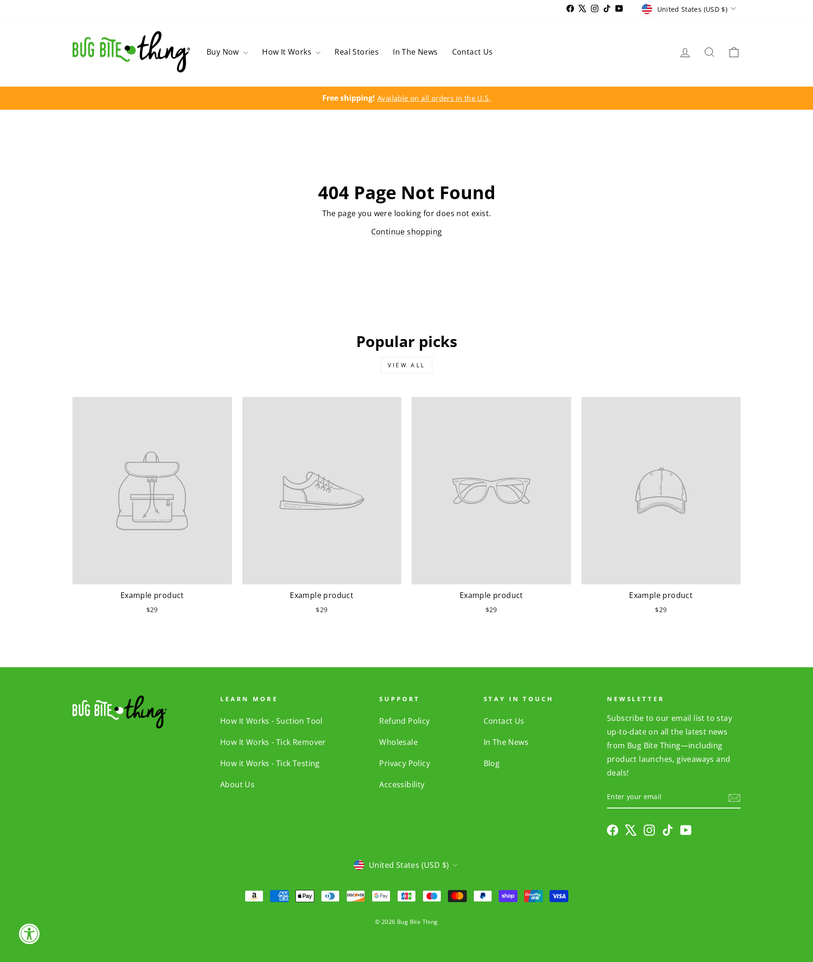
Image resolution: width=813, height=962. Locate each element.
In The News (415, 52)
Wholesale (398, 742)
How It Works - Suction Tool (271, 721)
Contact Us (472, 52)
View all (406, 365)
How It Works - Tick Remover (273, 742)
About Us (237, 784)
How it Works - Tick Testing (270, 763)
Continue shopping (406, 231)
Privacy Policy (404, 763)
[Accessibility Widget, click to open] (29, 934)
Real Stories (357, 52)
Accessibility (401, 784)
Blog (492, 763)
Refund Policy (404, 721)
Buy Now (224, 52)
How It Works (287, 52)
